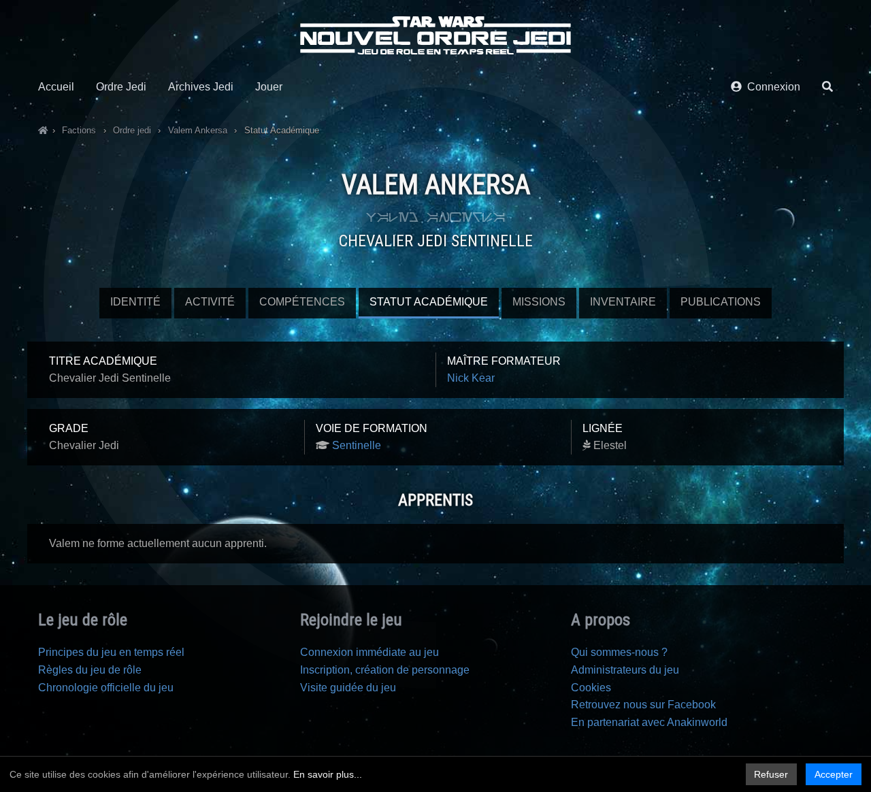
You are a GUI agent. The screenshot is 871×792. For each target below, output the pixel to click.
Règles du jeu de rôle (90, 670)
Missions (538, 302)
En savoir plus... (327, 774)
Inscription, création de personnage (385, 670)
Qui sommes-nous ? (619, 652)
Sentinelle (356, 445)
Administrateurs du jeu (625, 670)
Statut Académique (428, 302)
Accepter (834, 774)
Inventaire (623, 302)
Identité (135, 302)
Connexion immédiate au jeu (369, 652)
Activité (210, 302)
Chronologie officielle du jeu (106, 687)
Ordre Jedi (121, 87)
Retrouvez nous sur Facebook (643, 704)
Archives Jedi (200, 87)
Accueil (56, 87)
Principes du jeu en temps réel (111, 652)
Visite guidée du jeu (348, 687)
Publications (720, 302)
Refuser (771, 774)
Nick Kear (471, 378)
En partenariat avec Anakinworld (649, 722)
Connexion (771, 87)
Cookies (591, 687)
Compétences (302, 302)
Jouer (268, 87)
